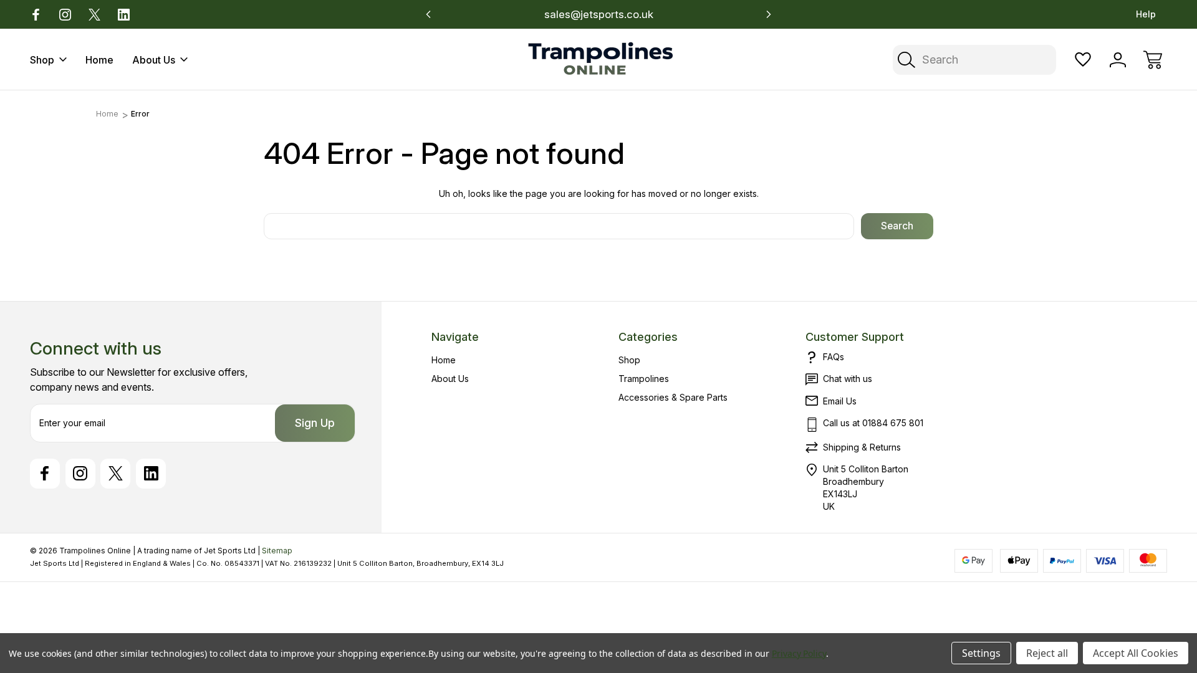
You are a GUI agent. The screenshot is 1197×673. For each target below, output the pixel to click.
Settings (981, 653)
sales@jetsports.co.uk (598, 14)
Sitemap (277, 550)
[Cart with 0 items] (1152, 59)
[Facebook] (36, 15)
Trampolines (643, 378)
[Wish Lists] (1083, 59)
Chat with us (847, 378)
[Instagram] (65, 15)
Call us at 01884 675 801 (873, 423)
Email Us (840, 401)
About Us (153, 60)
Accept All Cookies (1135, 653)
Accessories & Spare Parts (673, 397)
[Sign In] (1117, 59)
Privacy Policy (799, 653)
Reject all (1047, 653)
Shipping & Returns (862, 447)
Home (99, 60)
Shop (42, 60)
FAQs (833, 356)
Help (1146, 14)
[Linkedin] (124, 15)
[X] (94, 15)
